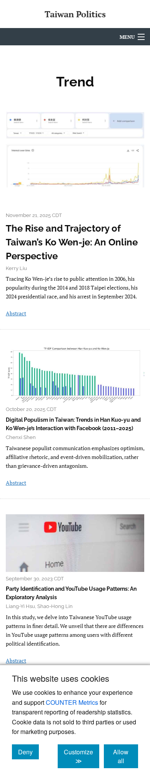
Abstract (16, 313)
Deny (28, 751)
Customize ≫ (81, 756)
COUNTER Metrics (72, 702)
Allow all (125, 756)
